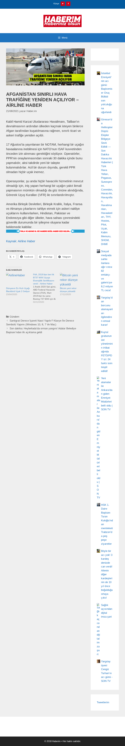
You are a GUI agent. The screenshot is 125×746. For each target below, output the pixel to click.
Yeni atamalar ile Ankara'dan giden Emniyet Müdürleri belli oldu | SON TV (106, 394)
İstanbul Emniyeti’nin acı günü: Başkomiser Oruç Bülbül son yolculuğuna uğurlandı (106, 93)
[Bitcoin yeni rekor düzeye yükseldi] (72, 280)
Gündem (14, 316)
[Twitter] (63, 4)
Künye (56, 3)
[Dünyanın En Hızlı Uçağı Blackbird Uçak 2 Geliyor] (18, 280)
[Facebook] (68, 4)
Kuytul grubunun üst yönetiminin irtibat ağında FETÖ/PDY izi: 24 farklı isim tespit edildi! (107, 352)
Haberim (56, 741)
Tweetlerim (103, 702)
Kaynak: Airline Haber (20, 241)
